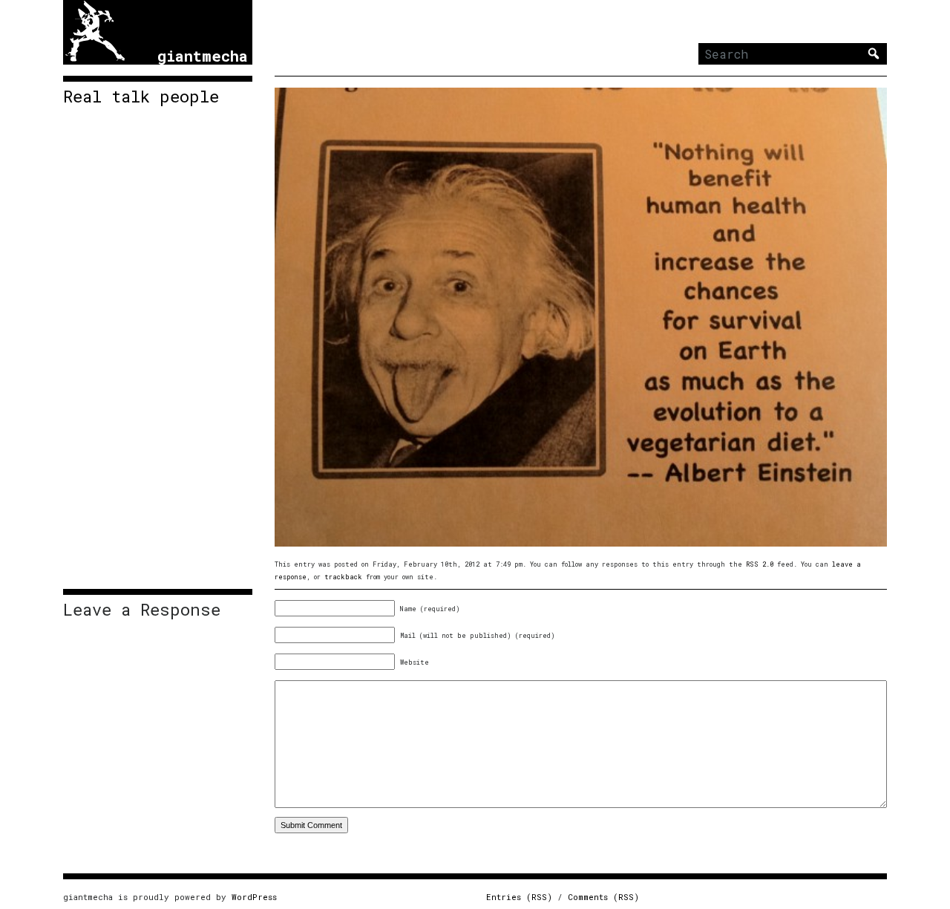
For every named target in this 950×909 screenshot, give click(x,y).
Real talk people (141, 96)
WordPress (254, 896)
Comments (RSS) (603, 896)
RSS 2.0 (759, 564)
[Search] (873, 53)
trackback (343, 577)
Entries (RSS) (519, 896)
